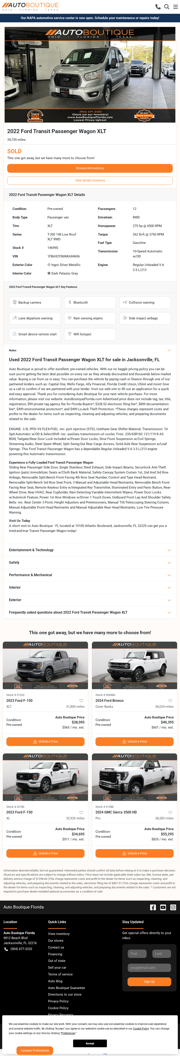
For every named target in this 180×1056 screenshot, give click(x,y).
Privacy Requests (60, 1015)
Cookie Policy (58, 1008)
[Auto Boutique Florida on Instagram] (171, 907)
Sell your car (57, 968)
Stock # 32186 (15, 806)
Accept (90, 1043)
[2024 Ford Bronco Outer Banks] (134, 665)
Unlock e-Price (48, 741)
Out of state (56, 961)
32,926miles (75, 818)
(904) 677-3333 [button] (21, 949)
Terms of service (60, 974)
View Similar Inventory (90, 180)
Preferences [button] (68, 1033)
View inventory (59, 934)
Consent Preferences (35, 1050)
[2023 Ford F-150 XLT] (45, 665)
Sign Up (149, 981)
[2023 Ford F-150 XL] (45, 777)
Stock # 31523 (15, 695)
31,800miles (75, 707)
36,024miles (164, 707)
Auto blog (55, 981)
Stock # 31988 (104, 806)
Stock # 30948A (105, 695)
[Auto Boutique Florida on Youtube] (161, 907)
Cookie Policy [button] (141, 1028)
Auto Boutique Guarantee (66, 988)
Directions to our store (64, 994)
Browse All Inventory (90, 168)
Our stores (55, 941)
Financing (55, 954)
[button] (158, 6)
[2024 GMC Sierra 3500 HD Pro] (134, 777)
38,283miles (164, 818)
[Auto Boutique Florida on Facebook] (151, 907)
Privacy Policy (58, 1001)
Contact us (56, 947)
